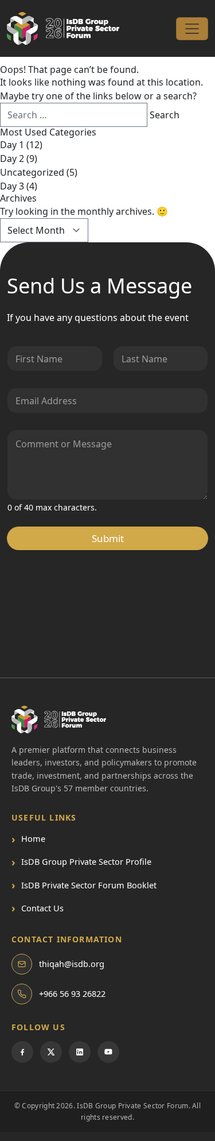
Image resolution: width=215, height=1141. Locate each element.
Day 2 (12, 158)
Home (28, 838)
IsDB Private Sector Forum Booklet (84, 885)
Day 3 (12, 186)
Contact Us (37, 908)
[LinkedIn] (80, 1052)
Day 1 (12, 144)
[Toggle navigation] (192, 28)
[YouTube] (108, 1052)
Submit (108, 538)
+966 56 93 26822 (72, 993)
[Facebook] (22, 1052)
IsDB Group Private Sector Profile (81, 861)
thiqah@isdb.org (71, 963)
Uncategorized (32, 172)
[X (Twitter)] (51, 1052)
